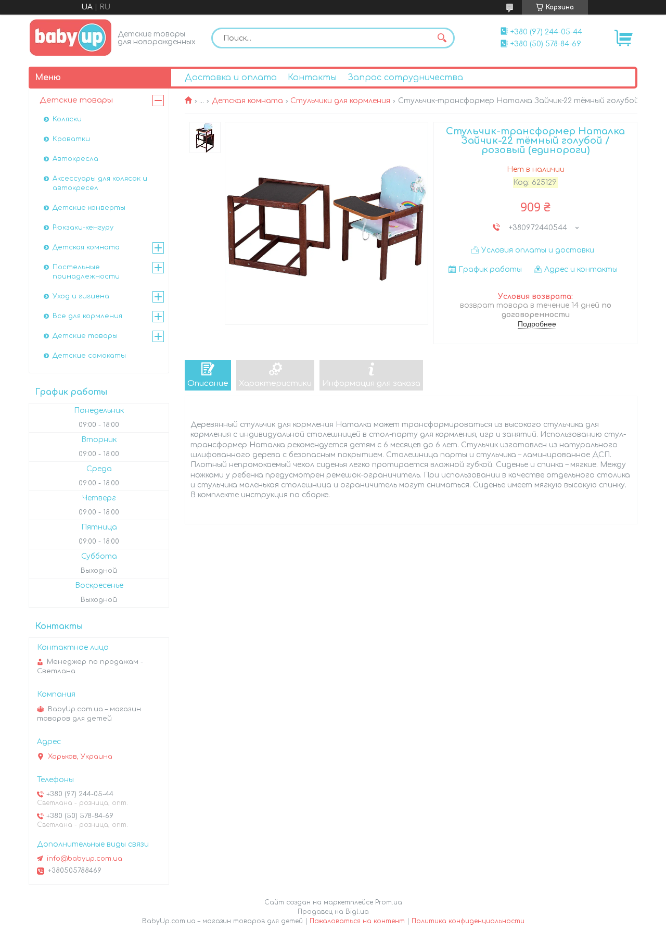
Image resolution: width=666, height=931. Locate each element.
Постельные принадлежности (86, 271)
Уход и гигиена (81, 296)
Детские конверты (89, 207)
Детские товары (76, 100)
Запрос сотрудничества (405, 77)
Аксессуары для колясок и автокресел (100, 183)
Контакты (312, 77)
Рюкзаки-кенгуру (83, 227)
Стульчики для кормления (340, 101)
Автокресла (75, 158)
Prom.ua (388, 902)
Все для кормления (87, 316)
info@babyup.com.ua (84, 858)
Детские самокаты (89, 355)
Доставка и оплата (231, 77)
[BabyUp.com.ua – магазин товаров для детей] (70, 37)
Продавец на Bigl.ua (333, 911)
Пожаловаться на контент (357, 921)
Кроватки (71, 139)
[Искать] (441, 38)
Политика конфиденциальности (468, 921)
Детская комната (247, 101)
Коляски (67, 119)
